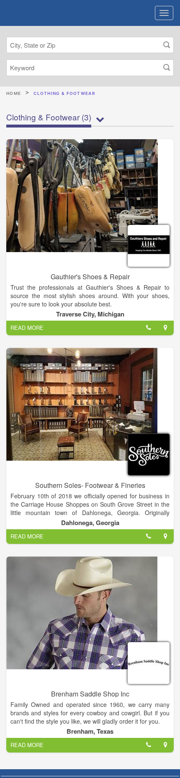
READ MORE (27, 328)
